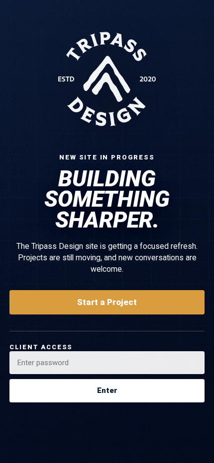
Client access (41, 347)
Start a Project (107, 302)
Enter (107, 390)
